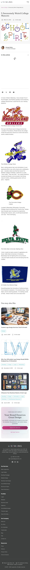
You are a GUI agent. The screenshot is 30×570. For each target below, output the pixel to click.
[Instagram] (15, 462)
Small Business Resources (14, 399)
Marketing (4, 399)
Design (5, 7)
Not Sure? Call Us (15, 432)
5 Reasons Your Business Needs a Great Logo (14, 393)
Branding (4, 364)
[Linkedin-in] (17, 462)
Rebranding (21, 364)
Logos (15, 364)
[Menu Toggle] (28, 2)
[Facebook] (12, 462)
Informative (16, 396)
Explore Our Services (15, 427)
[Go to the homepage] (6, 2)
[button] (28, 55)
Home (2, 7)
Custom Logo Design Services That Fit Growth (14, 327)
